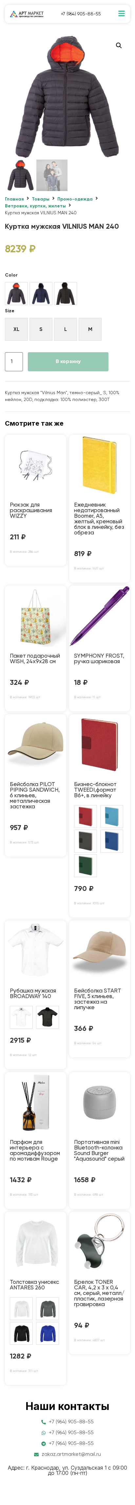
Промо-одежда (75, 199)
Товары (40, 199)
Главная (14, 199)
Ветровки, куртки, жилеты (35, 206)
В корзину (68, 361)
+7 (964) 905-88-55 (81, 14)
